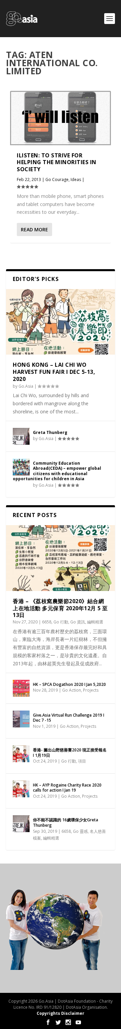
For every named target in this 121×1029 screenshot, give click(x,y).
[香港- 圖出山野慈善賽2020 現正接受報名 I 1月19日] (21, 753)
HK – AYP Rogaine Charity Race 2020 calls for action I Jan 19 (67, 787)
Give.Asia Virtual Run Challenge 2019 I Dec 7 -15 (68, 717)
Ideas (76, 179)
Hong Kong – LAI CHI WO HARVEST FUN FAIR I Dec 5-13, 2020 (54, 372)
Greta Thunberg (50, 432)
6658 (46, 622)
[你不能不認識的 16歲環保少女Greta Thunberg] (21, 823)
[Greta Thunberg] (21, 436)
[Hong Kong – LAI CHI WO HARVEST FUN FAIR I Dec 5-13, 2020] (60, 322)
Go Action (71, 690)
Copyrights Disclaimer (60, 1013)
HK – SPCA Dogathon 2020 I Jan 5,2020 (69, 684)
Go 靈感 (80, 831)
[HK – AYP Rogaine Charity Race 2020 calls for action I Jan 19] (21, 788)
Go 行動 (60, 622)
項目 (82, 761)
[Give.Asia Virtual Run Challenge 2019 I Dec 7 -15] (21, 719)
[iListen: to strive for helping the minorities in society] (60, 118)
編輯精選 (95, 622)
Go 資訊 (77, 622)
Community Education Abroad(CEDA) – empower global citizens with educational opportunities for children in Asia (57, 471)
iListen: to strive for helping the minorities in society (56, 162)
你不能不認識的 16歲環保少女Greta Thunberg (65, 822)
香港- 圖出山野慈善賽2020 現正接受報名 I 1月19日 (70, 752)
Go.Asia (25, 386)
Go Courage (57, 179)
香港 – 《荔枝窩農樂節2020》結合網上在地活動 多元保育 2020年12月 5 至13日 (60, 608)
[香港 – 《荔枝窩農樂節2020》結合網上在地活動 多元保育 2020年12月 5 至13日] (60, 558)
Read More (34, 229)
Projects (90, 690)
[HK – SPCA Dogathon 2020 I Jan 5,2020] (21, 688)
